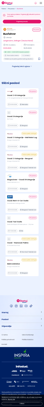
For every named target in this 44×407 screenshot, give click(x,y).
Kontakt (4, 344)
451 (28, 14)
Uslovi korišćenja (28, 335)
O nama (5, 335)
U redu (22, 403)
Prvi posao (11, 9)
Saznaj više (11, 399)
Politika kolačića (27, 340)
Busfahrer (20, 9)
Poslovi (4, 9)
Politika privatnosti (8, 340)
